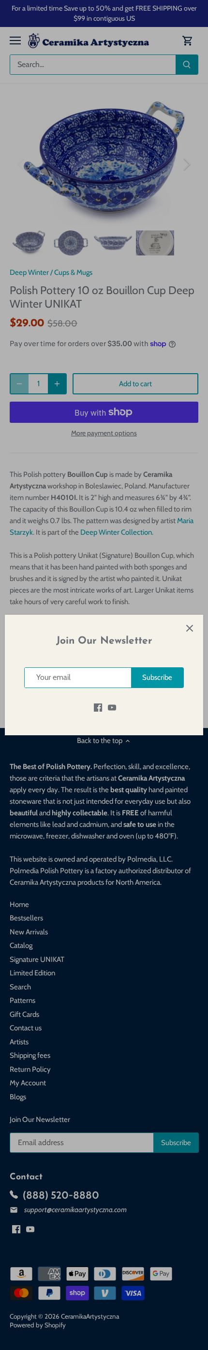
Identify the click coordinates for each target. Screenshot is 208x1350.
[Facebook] (98, 707)
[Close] (189, 628)
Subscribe (157, 677)
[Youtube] (112, 707)
